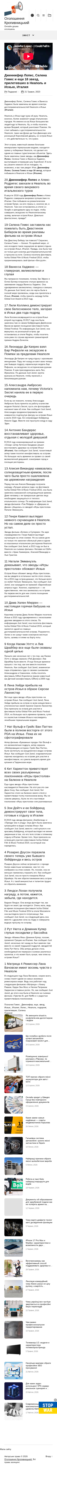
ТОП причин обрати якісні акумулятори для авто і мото (38, 1079)
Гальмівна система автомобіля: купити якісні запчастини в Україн (38, 1140)
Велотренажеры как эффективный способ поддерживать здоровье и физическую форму (38, 1264)
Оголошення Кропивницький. (18, 1459)
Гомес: (17, 1004)
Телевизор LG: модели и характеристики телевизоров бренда (37, 1345)
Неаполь (32, 1007)
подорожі (41, 1007)
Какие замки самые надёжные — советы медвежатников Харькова (38, 1120)
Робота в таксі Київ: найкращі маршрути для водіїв (37, 1181)
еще (36, 1004)
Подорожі (12, 92)
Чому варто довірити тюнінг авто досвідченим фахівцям (39, 1221)
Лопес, (23, 1007)
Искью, (7, 1007)
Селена (22, 1010)
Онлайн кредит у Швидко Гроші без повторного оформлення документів (38, 1099)
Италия (15, 1007)
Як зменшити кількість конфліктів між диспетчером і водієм (39, 1018)
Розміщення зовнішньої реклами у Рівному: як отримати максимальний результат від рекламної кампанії (37, 1061)
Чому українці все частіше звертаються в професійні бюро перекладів (38, 1304)
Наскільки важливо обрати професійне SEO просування (38, 1365)
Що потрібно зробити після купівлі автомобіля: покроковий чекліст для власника (38, 1039)
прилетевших (10, 1010)
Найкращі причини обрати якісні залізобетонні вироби (39, 1159)
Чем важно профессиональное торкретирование (35, 1324)
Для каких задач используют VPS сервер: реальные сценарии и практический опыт (37, 1387)
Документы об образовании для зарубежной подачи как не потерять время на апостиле (39, 1203)
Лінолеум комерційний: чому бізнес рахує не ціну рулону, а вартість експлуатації (38, 1285)
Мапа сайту (5, 1449)
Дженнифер (27, 1004)
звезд (41, 1004)
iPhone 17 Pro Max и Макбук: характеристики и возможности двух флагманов (38, 1244)
